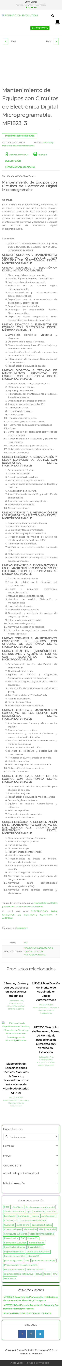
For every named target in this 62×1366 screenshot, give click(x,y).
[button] (31, 1146)
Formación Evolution (15, 1242)
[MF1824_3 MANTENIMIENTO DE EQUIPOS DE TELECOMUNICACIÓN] (56, 41)
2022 (7, 1207)
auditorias (39, 1211)
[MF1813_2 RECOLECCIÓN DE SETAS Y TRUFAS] (6, 41)
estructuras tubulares (15, 1233)
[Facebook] (22, 1334)
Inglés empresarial (14, 1251)
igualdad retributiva (15, 1247)
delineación (30, 1229)
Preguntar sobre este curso (19, 135)
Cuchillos (9, 1224)
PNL (27, 1260)
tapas (47, 1273)
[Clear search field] (57, 1136)
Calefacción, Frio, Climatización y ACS (15, 1003)
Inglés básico (35, 1247)
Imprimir (42, 154)
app (29, 1211)
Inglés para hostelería (38, 1251)
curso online (22, 1224)
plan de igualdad (13, 1260)
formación (32, 1238)
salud (39, 1273)
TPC (55, 1273)
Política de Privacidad (37, 1362)
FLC (22, 1238)
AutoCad (51, 1211)
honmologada (36, 1242)
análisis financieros (14, 1211)
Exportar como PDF (19, 154)
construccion (48, 1216)
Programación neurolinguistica (20, 1265)
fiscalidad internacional (42, 1233)
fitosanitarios (11, 1238)
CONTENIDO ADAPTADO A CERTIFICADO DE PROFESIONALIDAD (38, 951)
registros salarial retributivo (18, 1273)
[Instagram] (31, 1334)
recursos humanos (14, 1269)
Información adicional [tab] (20, 167)
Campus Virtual (40, 28)
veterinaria (10, 1278)
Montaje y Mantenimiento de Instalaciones (48, 1010)
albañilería (17, 1207)
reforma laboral (35, 1269)
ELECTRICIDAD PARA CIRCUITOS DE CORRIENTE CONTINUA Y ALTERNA (29, 915)
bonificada (9, 1216)
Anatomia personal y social (40, 1207)
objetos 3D (33, 1256)
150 (25, 942)
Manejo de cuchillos (14, 1256)
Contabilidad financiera (33, 1220)
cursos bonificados (42, 1224)
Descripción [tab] (13, 160)
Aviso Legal (17, 1362)
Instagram (21, 928)
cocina (35, 1216)
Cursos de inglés (13, 1229)
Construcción (11, 1220)
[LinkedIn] (40, 1334)
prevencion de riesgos (44, 1260)
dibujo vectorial (47, 1229)
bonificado (23, 1216)
